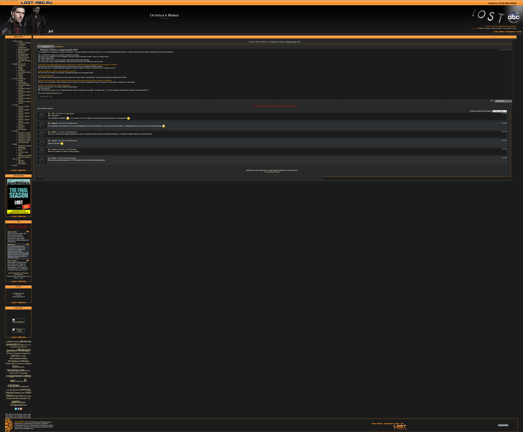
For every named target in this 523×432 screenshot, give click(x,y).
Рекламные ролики (24, 145)
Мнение (20, 74)
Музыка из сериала (24, 155)
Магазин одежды (24, 49)
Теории (20, 69)
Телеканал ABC (23, 142)
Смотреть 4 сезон (24, 137)
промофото (13, 344)
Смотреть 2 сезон (24, 134)
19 (269, 42)
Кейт (28, 392)
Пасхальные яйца (24, 72)
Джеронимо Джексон (20, 347)
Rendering (501, 101)
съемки (9, 341)
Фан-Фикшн (22, 163)
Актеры (20, 80)
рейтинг (15, 355)
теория (8, 364)
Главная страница (484, 28)
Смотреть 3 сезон (24, 136)
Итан (23, 363)
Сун (25, 405)
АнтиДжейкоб (16, 405)
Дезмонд (25, 341)
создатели (13, 376)
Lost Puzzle (22, 149)
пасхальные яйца (18, 358)
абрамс (29, 363)
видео (23, 393)
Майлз (17, 398)
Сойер (26, 376)
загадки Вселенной (13, 390)
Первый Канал (12, 393)
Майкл (25, 373)
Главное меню (17, 41)
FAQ (19, 62)
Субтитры (21, 126)
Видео (20, 67)
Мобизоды (21, 147)
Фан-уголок (16, 159)
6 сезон (17, 383)
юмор (22, 345)
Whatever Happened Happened (18, 353)
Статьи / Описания (19, 78)
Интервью (21, 70)
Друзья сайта (22, 51)
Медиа (15, 144)
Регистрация (507, 28)
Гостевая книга (23, 54)
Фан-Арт (21, 160)
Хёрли (10, 395)
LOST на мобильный (22, 46)
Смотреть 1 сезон (24, 132)
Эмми (16, 396)
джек (15, 401)
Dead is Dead (16, 364)
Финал (24, 350)
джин (23, 402)
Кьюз (29, 398)
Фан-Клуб (21, 162)
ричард (26, 389)
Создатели (21, 82)
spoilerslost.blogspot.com (53, 93)
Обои (20, 150)
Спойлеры (21, 65)
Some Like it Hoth (16, 373)
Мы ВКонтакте (23, 56)
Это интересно (23, 83)
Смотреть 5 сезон (24, 139)
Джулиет (25, 386)
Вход (514, 28)
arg (21, 386)
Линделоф (10, 398)
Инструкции (22, 129)
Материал (70, 113)
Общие (20, 77)
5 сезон (23, 356)
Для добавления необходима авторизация (18, 273)
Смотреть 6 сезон (24, 141)
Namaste (16, 342)
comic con (20, 381)
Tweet (492, 100)
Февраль (263, 42)
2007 (257, 42)
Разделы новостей (19, 64)
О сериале (21, 44)
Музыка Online (497, 28)
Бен (15, 366)
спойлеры (24, 361)
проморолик (16, 370)
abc (13, 381)
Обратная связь (23, 57)
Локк (21, 396)
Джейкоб (11, 350)
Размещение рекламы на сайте (24, 59)
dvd (25, 396)
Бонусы (20, 128)
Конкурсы (21, 52)
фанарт (24, 398)
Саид (29, 396)
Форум (15, 165)
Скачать (15, 105)
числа (27, 371)
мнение (21, 367)
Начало (251, 42)
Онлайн (15, 131)
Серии (20, 75)
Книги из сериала (24, 157)
